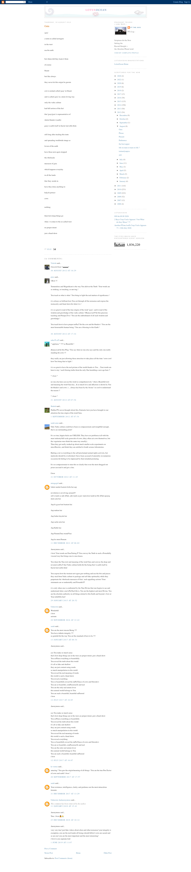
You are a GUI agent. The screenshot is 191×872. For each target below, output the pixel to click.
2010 (119, 189)
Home (78, 853)
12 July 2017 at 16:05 (62, 700)
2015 (119, 101)
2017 (119, 94)
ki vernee (54, 766)
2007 (119, 200)
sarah (53, 626)
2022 (119, 79)
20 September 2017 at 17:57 (65, 777)
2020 (119, 83)
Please (121, 133)
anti (120, 155)
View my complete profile (126, 53)
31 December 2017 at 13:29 (65, 793)
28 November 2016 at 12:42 (65, 620)
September (124, 122)
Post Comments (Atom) (63, 858)
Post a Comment (50, 848)
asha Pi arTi (55, 340)
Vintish (53, 263)
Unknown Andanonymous (61, 800)
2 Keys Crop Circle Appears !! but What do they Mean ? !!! (129, 220)
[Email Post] (54, 249)
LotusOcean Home (121, 64)
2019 (119, 87)
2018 (119, 90)
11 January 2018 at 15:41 (64, 806)
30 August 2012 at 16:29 (63, 270)
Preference (123, 140)
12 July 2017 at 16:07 (62, 760)
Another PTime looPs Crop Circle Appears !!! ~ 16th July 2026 (130, 226)
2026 (119, 76)
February (123, 177)
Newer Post (48, 853)
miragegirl (55, 483)
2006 (119, 204)
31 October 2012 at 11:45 (64, 477)
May (121, 166)
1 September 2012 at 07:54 (65, 416)
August (122, 126)
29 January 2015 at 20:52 (64, 600)
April (122, 170)
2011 (119, 185)
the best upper (124, 144)
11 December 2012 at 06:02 (65, 543)
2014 (119, 105)
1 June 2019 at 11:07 (61, 842)
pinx (52, 277)
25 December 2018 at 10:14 (65, 820)
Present (121, 136)
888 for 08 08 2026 (121, 216)
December (124, 115)
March (122, 174)
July (121, 159)
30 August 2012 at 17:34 (63, 334)
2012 (119, 112)
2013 (119, 108)
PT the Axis (135, 27)
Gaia (46, 26)
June (121, 163)
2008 (119, 196)
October (123, 119)
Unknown (54, 606)
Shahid (53, 406)
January (123, 181)
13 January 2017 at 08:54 (64, 639)
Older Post (108, 853)
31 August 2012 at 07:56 (63, 400)
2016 (119, 97)
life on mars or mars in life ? (129, 147)
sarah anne (55, 423)
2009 (119, 193)
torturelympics (124, 151)
